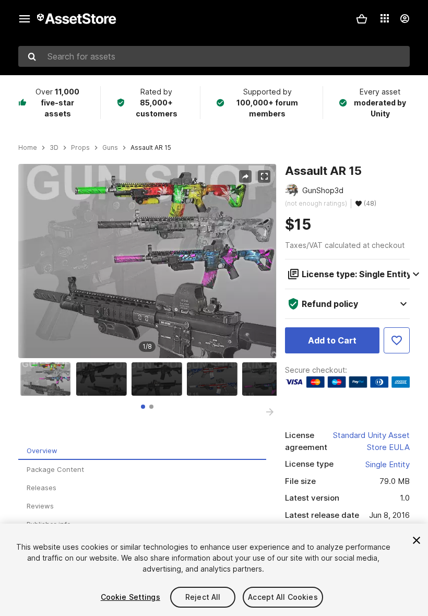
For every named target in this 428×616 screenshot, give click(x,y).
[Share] (245, 176)
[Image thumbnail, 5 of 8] (270, 379)
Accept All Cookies (283, 597)
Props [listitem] (80, 147)
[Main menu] (24, 18)
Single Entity (387, 464)
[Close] (416, 540)
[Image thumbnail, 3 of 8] (159, 379)
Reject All (202, 597)
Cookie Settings (130, 597)
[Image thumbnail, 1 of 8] (48, 379)
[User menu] (404, 19)
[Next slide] (270, 412)
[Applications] (384, 18)
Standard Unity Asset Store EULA (371, 441)
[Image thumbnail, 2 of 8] (104, 379)
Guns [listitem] (110, 147)
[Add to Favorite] (397, 340)
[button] (361, 19)
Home (27, 147)
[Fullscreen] (264, 176)
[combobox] (214, 56)
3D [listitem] (54, 147)
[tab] (143, 407)
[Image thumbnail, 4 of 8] (214, 379)
